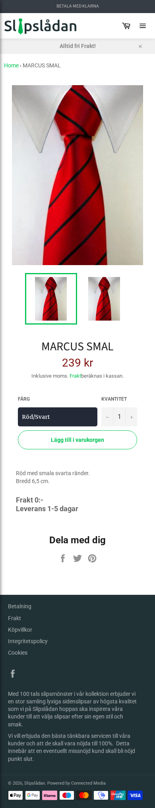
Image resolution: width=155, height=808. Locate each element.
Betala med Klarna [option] (77, 6)
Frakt (75, 376)
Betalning (19, 606)
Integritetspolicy (28, 641)
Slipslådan (34, 783)
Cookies (17, 652)
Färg (24, 399)
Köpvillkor (20, 630)
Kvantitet (114, 399)
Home (11, 65)
